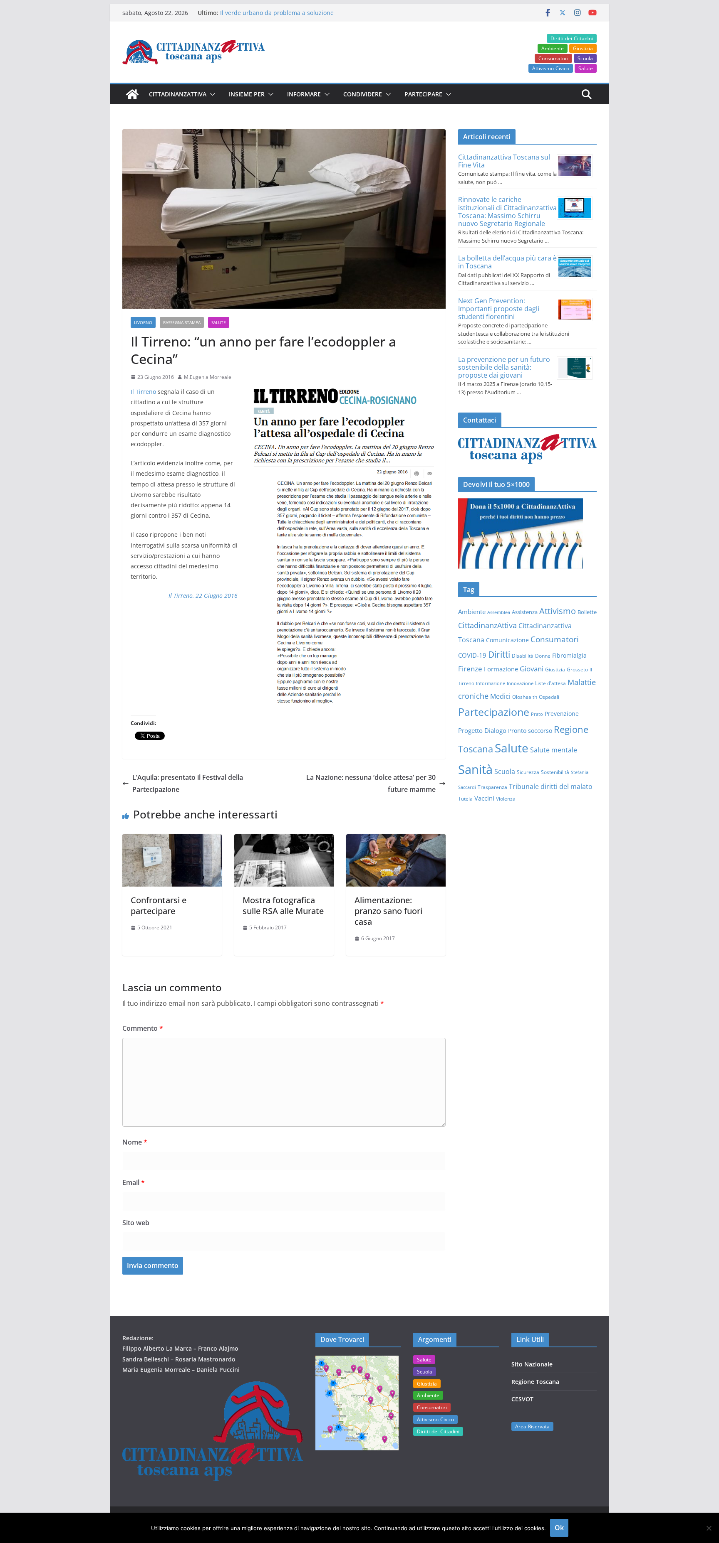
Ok (559, 1527)
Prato (537, 714)
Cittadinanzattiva (177, 94)
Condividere (362, 94)
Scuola (585, 58)
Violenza (506, 798)
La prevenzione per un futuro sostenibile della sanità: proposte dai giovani (504, 367)
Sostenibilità (555, 772)
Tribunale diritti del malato (551, 786)
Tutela (465, 798)
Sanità (475, 769)
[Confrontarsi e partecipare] (172, 840)
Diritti (499, 654)
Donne (542, 655)
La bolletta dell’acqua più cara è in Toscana (507, 261)
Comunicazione (507, 640)
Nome (134, 1142)
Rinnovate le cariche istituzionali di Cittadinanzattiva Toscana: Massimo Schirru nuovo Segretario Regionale (507, 211)
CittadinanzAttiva (487, 625)
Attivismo (557, 611)
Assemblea (498, 612)
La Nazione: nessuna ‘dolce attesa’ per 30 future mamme (371, 783)
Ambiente (552, 48)
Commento (142, 1028)
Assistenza (525, 612)
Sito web (135, 1222)
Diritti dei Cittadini (571, 38)
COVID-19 (472, 655)
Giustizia (583, 48)
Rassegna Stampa (182, 322)
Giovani (531, 668)
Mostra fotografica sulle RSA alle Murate (283, 905)
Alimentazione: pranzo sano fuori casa (388, 910)
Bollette (587, 612)
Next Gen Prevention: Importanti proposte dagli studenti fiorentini (498, 308)
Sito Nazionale (532, 1364)
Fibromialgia (569, 655)
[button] (211, 94)
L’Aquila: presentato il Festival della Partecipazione (187, 783)
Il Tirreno (143, 392)
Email (133, 1182)
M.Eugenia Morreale (207, 377)
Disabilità (522, 655)
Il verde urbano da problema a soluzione (277, 13)
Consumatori (553, 58)
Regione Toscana (535, 1382)
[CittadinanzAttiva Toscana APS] (132, 94)
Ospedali (549, 696)
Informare (304, 94)
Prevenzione (562, 713)
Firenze (470, 668)
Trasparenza (492, 787)
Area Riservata (532, 1426)
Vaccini (484, 798)
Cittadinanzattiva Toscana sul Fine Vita (504, 161)
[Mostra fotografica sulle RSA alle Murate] (284, 840)
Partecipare (423, 94)
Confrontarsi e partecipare (158, 905)
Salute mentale (553, 749)
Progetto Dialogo (482, 730)
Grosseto (577, 669)
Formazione (501, 669)
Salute (585, 68)
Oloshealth (524, 696)
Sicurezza (528, 772)
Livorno (143, 322)
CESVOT (522, 1399)
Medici (500, 696)
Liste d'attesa (550, 683)
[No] (708, 1528)
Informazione (490, 683)
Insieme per (247, 94)
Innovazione (520, 683)
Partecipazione (493, 712)
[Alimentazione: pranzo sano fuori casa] (396, 840)
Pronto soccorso (530, 731)
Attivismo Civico (550, 68)
